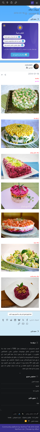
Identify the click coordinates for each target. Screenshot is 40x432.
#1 (2, 75)
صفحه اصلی (35, 381)
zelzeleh (32, 13)
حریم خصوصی (17, 417)
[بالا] (28, 421)
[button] (36, 3)
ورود (37, 403)
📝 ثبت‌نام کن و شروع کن (20, 55)
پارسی (14, 414)
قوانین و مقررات (26, 417)
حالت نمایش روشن (31, 414)
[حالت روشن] (19, 414)
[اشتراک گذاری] (5, 75)
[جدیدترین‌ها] (7, 3)
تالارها (37, 386)
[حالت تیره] (23, 414)
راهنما (9, 417)
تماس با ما (36, 391)
